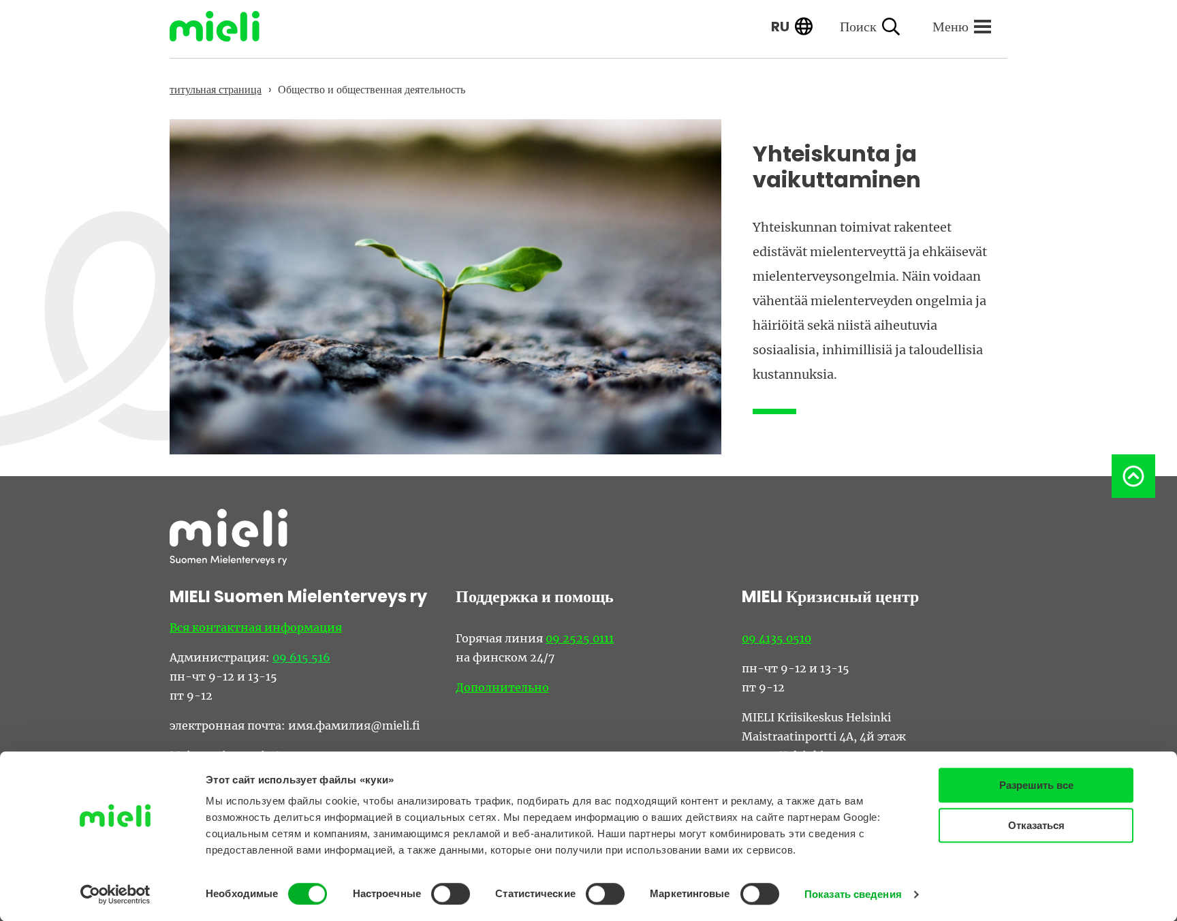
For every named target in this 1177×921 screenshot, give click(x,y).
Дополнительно (502, 687)
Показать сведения (853, 894)
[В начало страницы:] (1133, 476)
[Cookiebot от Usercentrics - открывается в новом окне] (115, 894)
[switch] (450, 894)
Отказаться (1036, 825)
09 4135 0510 (776, 638)
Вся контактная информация (256, 627)
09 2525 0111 (580, 638)
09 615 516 (301, 657)
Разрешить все (1036, 785)
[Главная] (225, 26)
